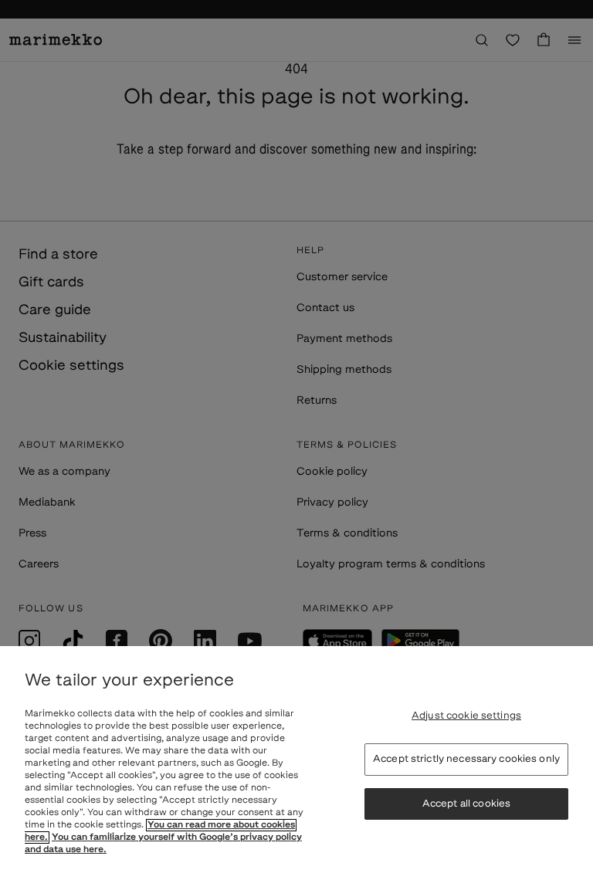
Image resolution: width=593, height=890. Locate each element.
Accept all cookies (466, 804)
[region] (296, 768)
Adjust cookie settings (466, 716)
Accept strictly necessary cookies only (466, 759)
